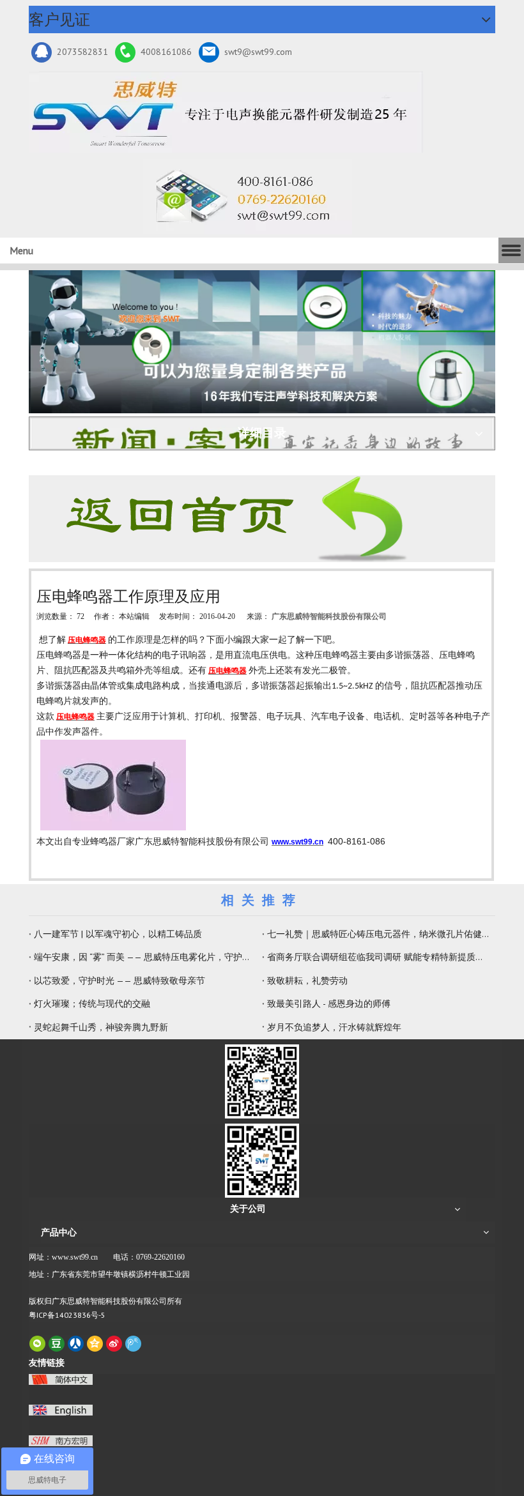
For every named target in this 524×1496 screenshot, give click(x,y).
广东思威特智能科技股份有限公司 (329, 616)
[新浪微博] (114, 1344)
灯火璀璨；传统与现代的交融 (92, 1003)
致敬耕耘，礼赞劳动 (307, 980)
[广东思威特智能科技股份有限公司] (247, 196)
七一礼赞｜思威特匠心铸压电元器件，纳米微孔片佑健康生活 (378, 934)
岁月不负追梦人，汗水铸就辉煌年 (334, 1027)
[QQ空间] (95, 1344)
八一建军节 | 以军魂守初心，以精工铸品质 (118, 934)
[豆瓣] (57, 1344)
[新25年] (226, 112)
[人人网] (76, 1344)
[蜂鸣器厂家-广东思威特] (241, 518)
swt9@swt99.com (258, 51)
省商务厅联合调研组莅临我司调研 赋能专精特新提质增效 (378, 957)
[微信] (37, 1344)
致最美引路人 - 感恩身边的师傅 (328, 1003)
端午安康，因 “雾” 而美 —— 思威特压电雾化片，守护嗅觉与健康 (145, 957)
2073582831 (82, 51)
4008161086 (166, 51)
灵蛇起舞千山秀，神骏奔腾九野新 (101, 1027)
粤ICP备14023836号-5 (67, 1315)
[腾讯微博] (133, 1344)
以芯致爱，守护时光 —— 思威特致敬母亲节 (119, 980)
